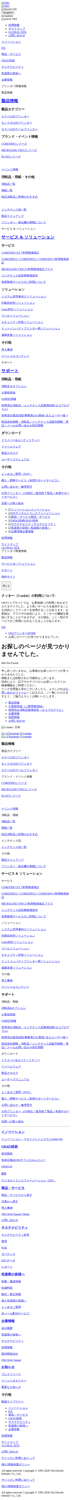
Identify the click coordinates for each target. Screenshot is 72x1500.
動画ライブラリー (12, 1401)
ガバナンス (8, 1254)
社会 (4, 1247)
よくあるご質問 (11, 1307)
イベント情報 (9, 169)
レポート (7, 1266)
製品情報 (9, 101)
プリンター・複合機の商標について (23, 222)
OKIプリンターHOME (22, 633)
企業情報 (28, 531)
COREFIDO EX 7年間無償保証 (20, 252)
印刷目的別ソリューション (18, 302)
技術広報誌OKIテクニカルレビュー (23, 1160)
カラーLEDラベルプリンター (19, 129)
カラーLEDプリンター (15, 116)
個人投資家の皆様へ (14, 1300)
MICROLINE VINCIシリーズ (19, 150)
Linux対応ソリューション (17, 309)
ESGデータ (8, 1260)
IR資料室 (7, 1287)
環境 (4, 1241)
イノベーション (40, 509)
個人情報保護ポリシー (16, 1464)
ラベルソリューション (15, 315)
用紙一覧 (7, 190)
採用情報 (14, 25)
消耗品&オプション (13, 1008)
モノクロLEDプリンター (16, 122)
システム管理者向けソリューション (23, 296)
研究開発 (7, 1153)
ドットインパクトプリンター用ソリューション (30, 328)
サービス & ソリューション (28, 237)
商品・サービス (40, 516)
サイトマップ (16, 28)
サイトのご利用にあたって (18, 1458)
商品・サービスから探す (16, 1195)
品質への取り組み (12, 503)
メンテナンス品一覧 (14, 209)
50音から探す (9, 1201)
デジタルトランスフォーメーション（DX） (28, 1180)
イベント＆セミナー (14, 1380)
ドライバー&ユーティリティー (20, 440)
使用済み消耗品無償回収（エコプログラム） (36, 709)
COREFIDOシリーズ (14, 143)
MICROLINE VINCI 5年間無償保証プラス (27, 269)
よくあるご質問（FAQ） (16, 473)
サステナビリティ (45, 524)
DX (3, 1173)
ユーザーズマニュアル (15, 459)
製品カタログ (9, 453)
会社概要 (7, 1328)
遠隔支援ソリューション (16, 334)
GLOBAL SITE (17, 32)
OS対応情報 (8, 399)
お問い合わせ (16, 35)
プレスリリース (11, 1374)
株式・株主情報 (11, 1294)
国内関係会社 (9, 1353)
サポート (10, 370)
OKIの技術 (31, 520)
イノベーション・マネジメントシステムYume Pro (32, 1139)
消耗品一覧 (8, 183)
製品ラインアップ (12, 216)
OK (3, 627)
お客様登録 (8, 392)
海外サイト (8, 576)
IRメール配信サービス (15, 1313)
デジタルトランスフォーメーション (37, 513)
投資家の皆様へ (40, 527)
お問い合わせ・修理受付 (16, 486)
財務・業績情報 (11, 1281)
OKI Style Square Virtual (15, 1214)
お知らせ (8, 1367)
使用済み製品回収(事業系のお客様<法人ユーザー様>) (34, 415)
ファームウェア (11, 446)
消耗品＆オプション (14, 386)
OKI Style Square (11, 1360)
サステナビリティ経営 (15, 1234)
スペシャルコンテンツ (15, 356)
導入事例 (7, 349)
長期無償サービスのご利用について (23, 281)
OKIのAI (6, 1166)
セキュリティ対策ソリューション (22, 322)
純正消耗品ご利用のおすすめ (19, 196)
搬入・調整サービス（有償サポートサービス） (30, 480)
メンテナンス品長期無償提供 (19, 275)
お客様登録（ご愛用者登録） (26, 706)
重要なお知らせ (11, 1387)
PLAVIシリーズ (11, 156)
